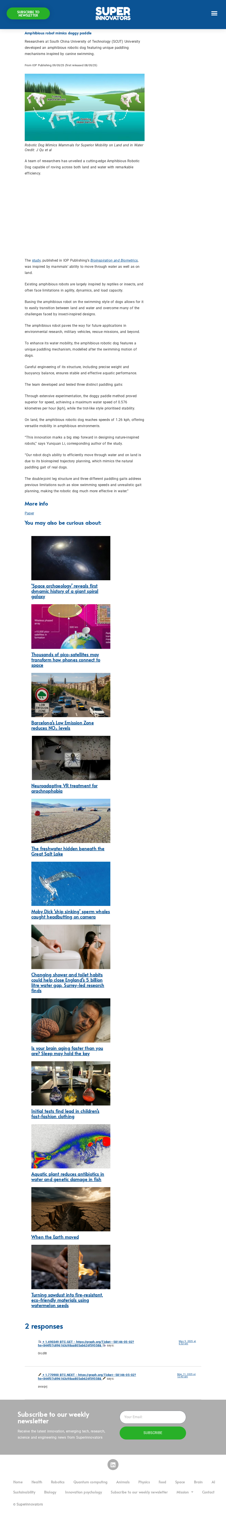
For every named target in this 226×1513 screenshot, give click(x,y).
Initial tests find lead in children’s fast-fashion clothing (65, 1113)
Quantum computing (90, 1481)
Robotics (58, 1481)
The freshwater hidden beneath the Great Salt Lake (68, 851)
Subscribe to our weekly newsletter (139, 1491)
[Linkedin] (113, 1464)
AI (213, 1481)
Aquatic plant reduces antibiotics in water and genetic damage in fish (67, 1176)
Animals (123, 1481)
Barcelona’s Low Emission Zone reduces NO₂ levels (62, 725)
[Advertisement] (84, 217)
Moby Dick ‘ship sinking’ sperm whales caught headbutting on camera (70, 914)
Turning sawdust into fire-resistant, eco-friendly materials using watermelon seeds (67, 1300)
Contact (208, 1491)
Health (37, 1481)
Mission (183, 1491)
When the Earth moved (55, 1236)
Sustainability (24, 1491)
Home (18, 1481)
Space (180, 1481)
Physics (144, 1481)
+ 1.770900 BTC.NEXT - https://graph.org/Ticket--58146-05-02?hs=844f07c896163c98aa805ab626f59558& (87, 1376)
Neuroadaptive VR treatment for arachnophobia (64, 788)
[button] (214, 13)
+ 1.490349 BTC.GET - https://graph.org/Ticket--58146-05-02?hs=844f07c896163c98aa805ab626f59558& (86, 1343)
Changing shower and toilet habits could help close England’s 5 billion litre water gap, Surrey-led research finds (67, 982)
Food (162, 1481)
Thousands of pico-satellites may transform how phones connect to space (65, 660)
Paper (29, 513)
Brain (198, 1481)
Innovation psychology (83, 1491)
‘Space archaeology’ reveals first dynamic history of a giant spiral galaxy (64, 591)
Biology (50, 1491)
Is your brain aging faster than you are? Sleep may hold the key (67, 1050)
